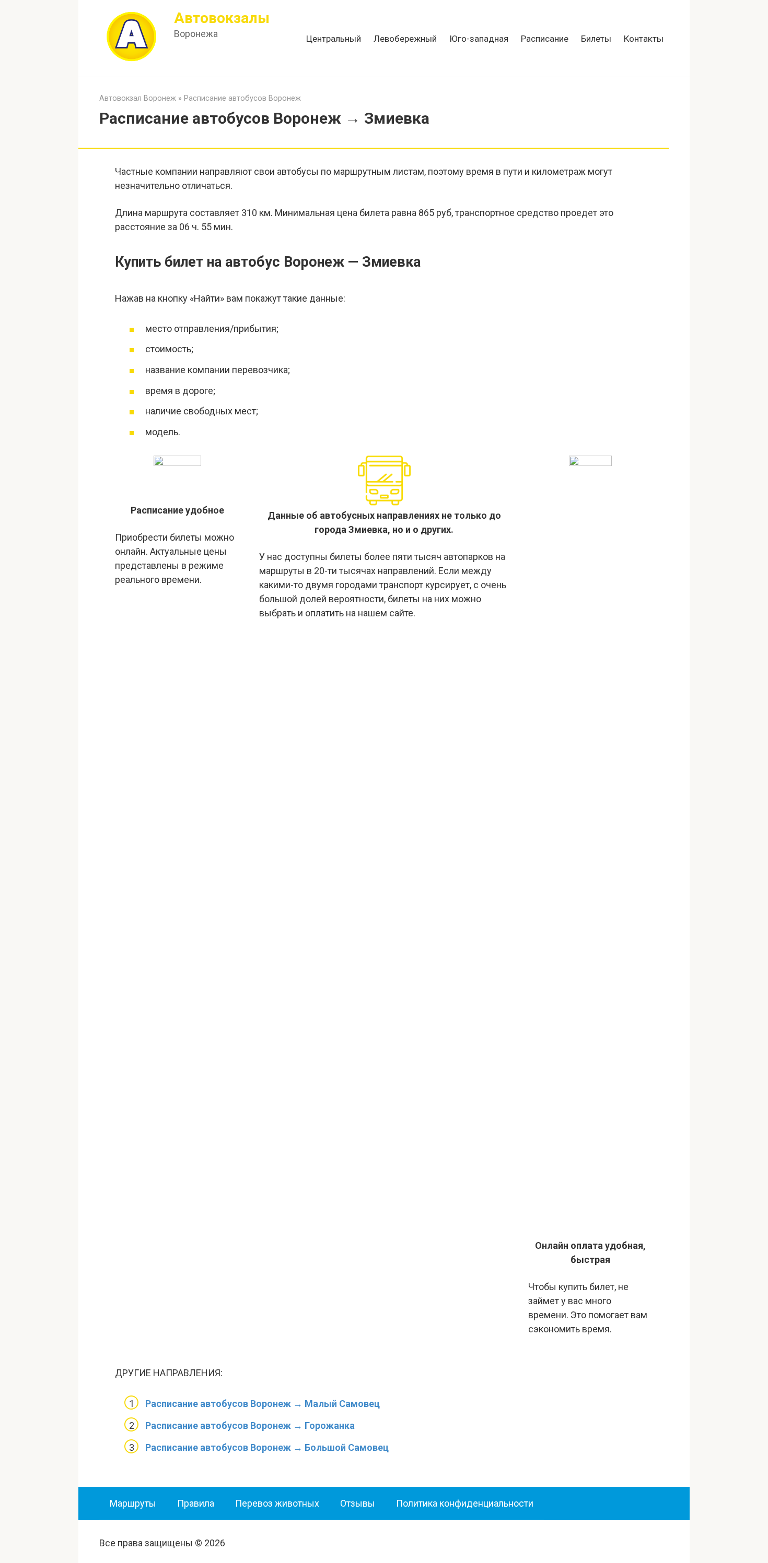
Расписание (544, 38)
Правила (195, 1503)
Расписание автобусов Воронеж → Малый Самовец (262, 1403)
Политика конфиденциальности (464, 1503)
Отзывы (357, 1503)
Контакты (644, 38)
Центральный (333, 38)
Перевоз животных (277, 1503)
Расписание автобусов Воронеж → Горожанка (250, 1425)
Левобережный (405, 38)
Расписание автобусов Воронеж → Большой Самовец (267, 1447)
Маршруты (133, 1503)
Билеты (596, 38)
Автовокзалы (222, 18)
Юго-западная (478, 38)
